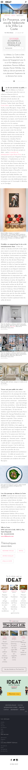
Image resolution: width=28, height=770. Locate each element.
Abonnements (4, 737)
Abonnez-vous (14, 694)
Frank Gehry (5, 105)
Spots (13, 15)
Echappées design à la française (14, 42)
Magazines (3, 739)
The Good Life (4, 745)
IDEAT (2, 747)
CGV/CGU (20, 705)
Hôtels (4, 639)
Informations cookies (10, 707)
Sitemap (22, 709)
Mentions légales (10, 705)
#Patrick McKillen (8, 556)
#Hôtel (21, 550)
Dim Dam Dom (4, 751)
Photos (2, 732)
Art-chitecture (4, 727)
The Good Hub (4, 749)
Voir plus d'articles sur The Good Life (14, 669)
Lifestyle (7, 15)
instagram (17, 760)
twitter (14, 760)
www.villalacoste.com (7, 536)
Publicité (21, 707)
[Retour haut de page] (26, 711)
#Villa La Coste (7, 561)
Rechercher (25, 2)
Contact (6, 709)
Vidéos (2, 731)
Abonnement (14, 709)
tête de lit (12, 326)
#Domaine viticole (8, 550)
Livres (2, 741)
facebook (11, 760)
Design (2, 723)
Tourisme (3, 725)
